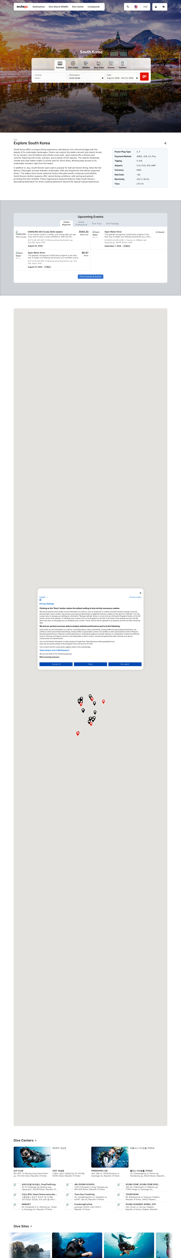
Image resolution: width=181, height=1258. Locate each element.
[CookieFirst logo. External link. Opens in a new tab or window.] (40, 600)
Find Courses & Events (90, 276)
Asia (15, 140)
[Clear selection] (102, 78)
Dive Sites (21, 1226)
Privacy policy (135, 597)
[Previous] (13, 1162)
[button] (93, 720)
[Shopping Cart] (163, 7)
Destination (74, 75)
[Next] (167, 1162)
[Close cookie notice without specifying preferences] (140, 593)
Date (109, 75)
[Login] (156, 7)
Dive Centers (24, 1140)
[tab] (66, 223)
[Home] (22, 6)
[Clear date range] (136, 78)
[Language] (135, 6)
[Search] (127, 6)
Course (38, 75)
